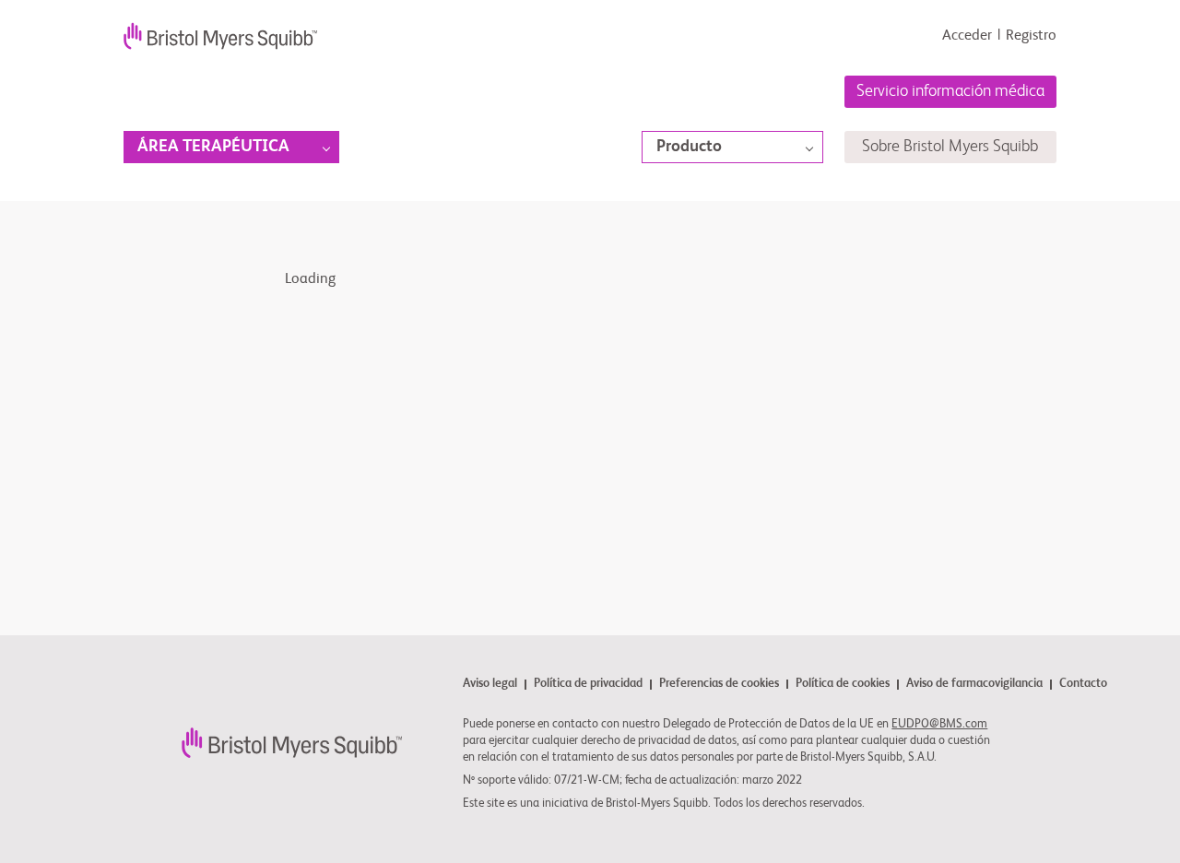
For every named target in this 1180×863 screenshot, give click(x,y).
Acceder (967, 36)
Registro (1031, 36)
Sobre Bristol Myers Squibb (950, 146)
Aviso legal (490, 685)
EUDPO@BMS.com (939, 724)
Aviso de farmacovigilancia (974, 685)
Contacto (1083, 684)
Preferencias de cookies (719, 684)
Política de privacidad (588, 685)
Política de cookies (843, 685)
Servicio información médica (950, 91)
